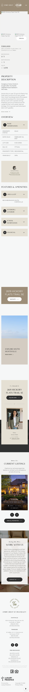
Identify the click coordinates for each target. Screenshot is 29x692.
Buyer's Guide (14, 653)
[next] (17, 515)
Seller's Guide (14, 655)
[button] (14, 579)
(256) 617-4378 (15, 172)
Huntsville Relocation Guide (14, 660)
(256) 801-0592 (14, 624)
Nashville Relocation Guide (14, 657)
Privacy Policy (19, 684)
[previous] (12, 515)
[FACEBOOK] (12, 645)
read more (8, 354)
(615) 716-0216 (14, 635)
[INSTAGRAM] (16, 645)
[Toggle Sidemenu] (26, 5)
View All (21, 38)
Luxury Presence (6, 684)
